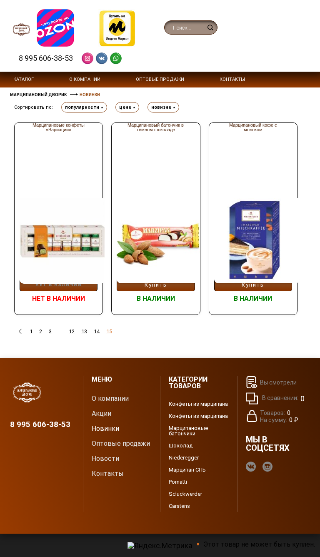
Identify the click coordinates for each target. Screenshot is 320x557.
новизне (161, 107)
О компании (84, 79)
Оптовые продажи (160, 79)
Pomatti (178, 482)
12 (72, 331)
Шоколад (180, 445)
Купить (156, 285)
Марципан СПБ (187, 469)
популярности (82, 107)
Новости (105, 458)
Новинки (105, 428)
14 (97, 331)
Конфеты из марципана (198, 404)
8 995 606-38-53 (46, 58)
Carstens (179, 506)
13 (84, 331)
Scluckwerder (185, 494)
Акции (101, 413)
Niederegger (184, 457)
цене (125, 107)
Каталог (23, 79)
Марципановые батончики (188, 430)
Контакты (232, 79)
